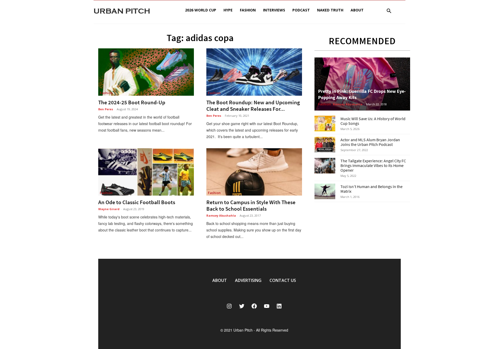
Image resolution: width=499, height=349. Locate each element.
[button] (389, 11)
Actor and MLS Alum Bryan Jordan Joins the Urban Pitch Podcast (370, 142)
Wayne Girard (109, 209)
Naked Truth (330, 10)
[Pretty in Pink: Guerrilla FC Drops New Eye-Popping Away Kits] (362, 84)
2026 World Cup (200, 10)
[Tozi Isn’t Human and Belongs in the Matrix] (324, 191)
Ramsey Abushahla (221, 215)
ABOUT (219, 280)
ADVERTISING (248, 280)
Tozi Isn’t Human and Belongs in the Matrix (371, 189)
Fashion (248, 10)
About (357, 10)
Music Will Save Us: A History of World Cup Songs (372, 121)
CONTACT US (283, 280)
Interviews (274, 10)
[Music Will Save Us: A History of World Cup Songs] (324, 123)
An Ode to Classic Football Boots (136, 202)
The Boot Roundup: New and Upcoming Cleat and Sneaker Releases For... (253, 105)
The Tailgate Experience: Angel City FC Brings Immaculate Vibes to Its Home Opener (373, 165)
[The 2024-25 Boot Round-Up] (146, 72)
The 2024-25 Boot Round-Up (131, 102)
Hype (228, 10)
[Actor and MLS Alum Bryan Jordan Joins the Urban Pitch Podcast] (324, 144)
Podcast (301, 10)
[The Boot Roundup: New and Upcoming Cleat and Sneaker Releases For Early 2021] (254, 72)
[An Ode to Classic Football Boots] (146, 172)
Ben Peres (105, 109)
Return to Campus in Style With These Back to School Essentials (251, 205)
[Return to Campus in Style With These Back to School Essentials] (254, 172)
